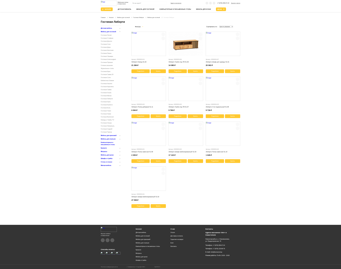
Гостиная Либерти (107, 98)
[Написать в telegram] (210, 3)
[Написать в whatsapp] (214, 3)
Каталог (139, 229)
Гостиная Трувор (106, 132)
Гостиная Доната (106, 41)
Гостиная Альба (106, 92)
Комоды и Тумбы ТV (107, 120)
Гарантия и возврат (176, 239)
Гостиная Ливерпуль (107, 126)
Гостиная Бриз (105, 71)
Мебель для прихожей (109, 135)
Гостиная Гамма (106, 89)
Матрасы (104, 151)
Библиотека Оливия (107, 80)
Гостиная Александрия (108, 59)
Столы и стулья (106, 162)
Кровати (104, 148)
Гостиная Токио (106, 111)
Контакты (173, 246)
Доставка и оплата (176, 236)
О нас (172, 229)
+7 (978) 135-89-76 (219, 248)
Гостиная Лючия (106, 35)
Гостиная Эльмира (107, 56)
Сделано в (157, 266)
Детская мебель (124, 9)
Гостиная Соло (106, 77)
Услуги (172, 232)
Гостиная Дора (106, 47)
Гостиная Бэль (105, 108)
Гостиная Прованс (107, 62)
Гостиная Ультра (106, 123)
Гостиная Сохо (106, 44)
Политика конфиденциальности (109, 266)
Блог (172, 243)
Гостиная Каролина (107, 86)
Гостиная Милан (106, 95)
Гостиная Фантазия (107, 50)
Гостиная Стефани (107, 38)
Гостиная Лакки (106, 114)
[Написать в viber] (207, 3)
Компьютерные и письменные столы (175, 9)
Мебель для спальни (108, 139)
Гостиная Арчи (105, 101)
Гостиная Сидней (106, 129)
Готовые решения (107, 65)
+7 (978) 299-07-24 (223, 3)
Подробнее (140, 71)
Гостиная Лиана (106, 53)
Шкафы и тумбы (107, 158)
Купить (158, 71)
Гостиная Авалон (106, 83)
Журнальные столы (107, 68)
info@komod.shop (216, 252)
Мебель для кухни (203, 9)
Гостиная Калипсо (107, 105)
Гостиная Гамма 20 (107, 74)
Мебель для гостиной (145, 9)
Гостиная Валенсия (107, 117)
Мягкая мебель (106, 165)
